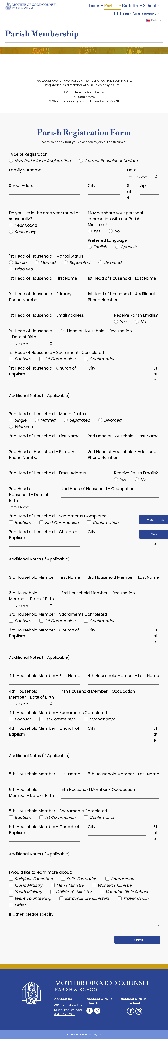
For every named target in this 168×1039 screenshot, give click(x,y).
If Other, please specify (31, 914)
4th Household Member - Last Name (123, 675)
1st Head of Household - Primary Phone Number (40, 296)
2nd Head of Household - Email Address (47, 473)
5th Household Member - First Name (44, 774)
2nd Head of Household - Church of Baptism (44, 534)
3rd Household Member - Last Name (123, 577)
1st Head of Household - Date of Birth (30, 334)
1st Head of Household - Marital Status (46, 256)
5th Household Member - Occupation (98, 789)
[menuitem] (95, 6)
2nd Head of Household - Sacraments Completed (58, 516)
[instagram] (97, 1011)
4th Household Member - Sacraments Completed (58, 712)
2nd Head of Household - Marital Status (47, 414)
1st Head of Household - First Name (43, 278)
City (91, 185)
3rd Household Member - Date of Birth (31, 596)
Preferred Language (107, 240)
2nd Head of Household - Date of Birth (28, 494)
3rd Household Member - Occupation (98, 593)
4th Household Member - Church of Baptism (44, 731)
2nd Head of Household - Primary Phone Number (41, 454)
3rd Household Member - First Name (44, 577)
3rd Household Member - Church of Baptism (44, 633)
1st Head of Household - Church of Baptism (42, 371)
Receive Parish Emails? (136, 315)
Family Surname (25, 170)
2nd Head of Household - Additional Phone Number (122, 454)
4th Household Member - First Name (44, 675)
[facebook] (89, 1011)
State (129, 191)
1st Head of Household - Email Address (46, 315)
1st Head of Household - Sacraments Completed (56, 352)
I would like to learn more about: (40, 872)
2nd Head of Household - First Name (44, 436)
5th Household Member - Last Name (123, 774)
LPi (99, 1034)
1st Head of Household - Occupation (96, 331)
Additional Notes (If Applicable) (39, 395)
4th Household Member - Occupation (98, 691)
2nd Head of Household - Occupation (98, 488)
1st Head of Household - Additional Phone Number (121, 296)
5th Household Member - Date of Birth (31, 792)
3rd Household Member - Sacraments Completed (58, 614)
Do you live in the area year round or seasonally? (44, 216)
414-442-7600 (64, 1014)
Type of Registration (28, 154)
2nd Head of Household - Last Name (123, 436)
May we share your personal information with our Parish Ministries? (115, 218)
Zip (143, 185)
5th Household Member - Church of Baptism (44, 829)
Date (131, 170)
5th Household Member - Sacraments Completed (58, 811)
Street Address (23, 185)
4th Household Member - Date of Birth (31, 694)
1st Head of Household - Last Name (122, 278)
